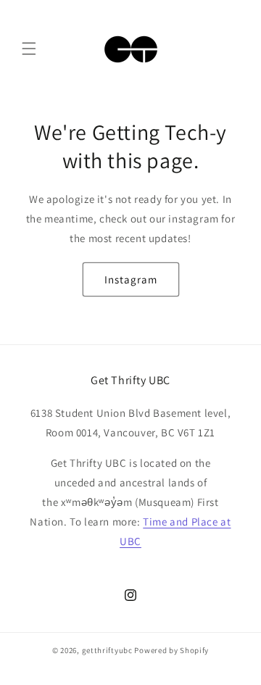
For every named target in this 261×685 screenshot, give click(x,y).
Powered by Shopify (171, 650)
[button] (29, 49)
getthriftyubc (107, 650)
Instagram (130, 279)
